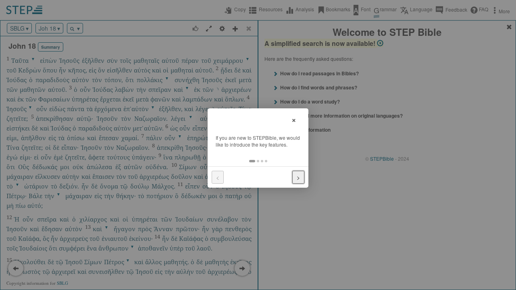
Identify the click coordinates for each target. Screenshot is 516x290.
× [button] (293, 119)
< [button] (217, 177)
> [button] (298, 177)
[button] (252, 161)
